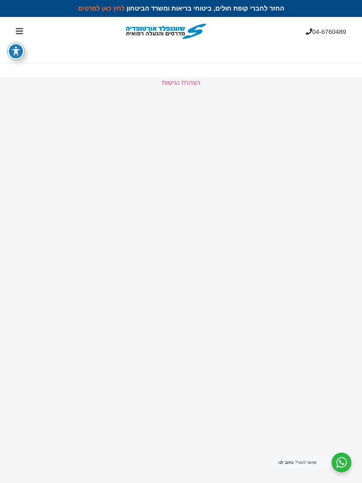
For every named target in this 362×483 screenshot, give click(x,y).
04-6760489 (329, 31)
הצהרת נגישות (181, 82)
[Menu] (19, 31)
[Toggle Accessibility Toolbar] (15, 51)
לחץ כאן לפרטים (101, 8)
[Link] (166, 31)
